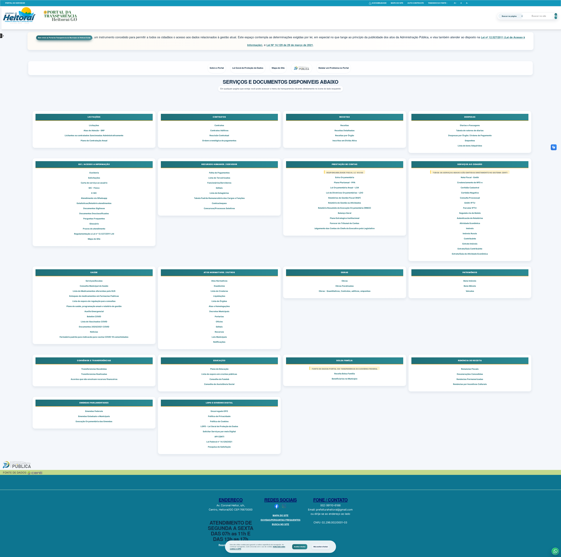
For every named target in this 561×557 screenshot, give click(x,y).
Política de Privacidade (219, 416)
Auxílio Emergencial (94, 311)
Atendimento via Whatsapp (94, 198)
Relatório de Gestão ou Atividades (344, 203)
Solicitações (94, 178)
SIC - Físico (94, 188)
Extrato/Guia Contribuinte (470, 249)
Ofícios (219, 321)
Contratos (219, 125)
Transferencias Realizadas (94, 374)
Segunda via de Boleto (470, 213)
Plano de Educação (219, 369)
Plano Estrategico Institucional (344, 218)
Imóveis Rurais (470, 233)
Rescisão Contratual (219, 135)
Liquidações (219, 296)
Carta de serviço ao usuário (94, 183)
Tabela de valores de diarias (470, 130)
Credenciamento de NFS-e (470, 182)
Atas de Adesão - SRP (94, 130)
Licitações (94, 125)
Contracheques (219, 203)
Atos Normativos (219, 281)
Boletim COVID (94, 316)
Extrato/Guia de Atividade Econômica (470, 254)
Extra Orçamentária (344, 177)
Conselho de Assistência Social (219, 384)
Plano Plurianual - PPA (344, 182)
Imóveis (470, 228)
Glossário (94, 224)
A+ (455, 3)
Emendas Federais (94, 411)
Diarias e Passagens (470, 125)
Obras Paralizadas (344, 286)
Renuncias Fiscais (470, 369)
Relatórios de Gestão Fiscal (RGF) (344, 198)
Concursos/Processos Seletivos (219, 208)
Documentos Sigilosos (94, 208)
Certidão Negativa (470, 193)
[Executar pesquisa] (556, 16)
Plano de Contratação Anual (94, 140)
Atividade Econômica (470, 223)
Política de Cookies (219, 421)
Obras (345, 281)
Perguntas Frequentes (94, 218)
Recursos (219, 332)
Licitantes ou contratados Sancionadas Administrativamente (94, 135)
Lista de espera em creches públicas (219, 374)
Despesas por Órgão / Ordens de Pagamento (470, 135)
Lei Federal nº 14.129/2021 (219, 442)
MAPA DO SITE (397, 3)
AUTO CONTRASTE (415, 3)
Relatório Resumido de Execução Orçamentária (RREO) (344, 208)
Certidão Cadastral (470, 187)
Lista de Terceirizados (219, 178)
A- (467, 3)
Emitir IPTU (469, 203)
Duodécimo (219, 286)
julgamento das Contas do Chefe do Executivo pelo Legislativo (345, 228)
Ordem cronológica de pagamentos (219, 140)
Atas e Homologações (219, 306)
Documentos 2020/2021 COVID (94, 327)
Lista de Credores (219, 291)
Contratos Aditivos (219, 130)
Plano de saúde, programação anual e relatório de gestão (94, 306)
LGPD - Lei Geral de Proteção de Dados (219, 426)
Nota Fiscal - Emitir (470, 177)
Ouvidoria (94, 173)
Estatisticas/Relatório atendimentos (94, 203)
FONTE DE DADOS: (15, 472)
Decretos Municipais (219, 311)
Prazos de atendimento (94, 229)
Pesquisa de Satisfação (219, 447)
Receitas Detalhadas (345, 130)
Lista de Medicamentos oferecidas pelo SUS (94, 291)
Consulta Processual (470, 198)
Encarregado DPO (219, 411)
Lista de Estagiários (219, 193)
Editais (219, 188)
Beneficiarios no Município (344, 379)
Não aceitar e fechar (321, 547)
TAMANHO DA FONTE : (437, 3)
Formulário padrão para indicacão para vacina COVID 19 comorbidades (94, 337)
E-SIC (94, 193)
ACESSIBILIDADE (379, 3)
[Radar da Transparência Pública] (301, 68)
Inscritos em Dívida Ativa (345, 140)
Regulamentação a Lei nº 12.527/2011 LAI (94, 234)
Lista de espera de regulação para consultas (94, 301)
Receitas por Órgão (344, 135)
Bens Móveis (470, 286)
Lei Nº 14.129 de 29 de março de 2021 (289, 45)
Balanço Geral (344, 213)
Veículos (470, 291)
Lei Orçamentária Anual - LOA (344, 187)
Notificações (219, 342)
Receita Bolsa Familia (344, 373)
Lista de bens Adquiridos (470, 146)
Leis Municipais (219, 337)
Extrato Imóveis (469, 244)
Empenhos (470, 140)
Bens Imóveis (469, 281)
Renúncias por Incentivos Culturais (470, 384)
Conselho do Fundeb (219, 379)
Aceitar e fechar (299, 547)
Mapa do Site (94, 239)
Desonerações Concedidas (470, 374)
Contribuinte (470, 238)
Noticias (94, 332)
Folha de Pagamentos (219, 173)
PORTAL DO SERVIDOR (15, 3)
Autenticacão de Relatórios (470, 218)
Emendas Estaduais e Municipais (94, 416)
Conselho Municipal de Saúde (94, 286)
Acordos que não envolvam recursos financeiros (94, 379)
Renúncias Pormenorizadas (470, 379)
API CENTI (219, 436)
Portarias (219, 316)
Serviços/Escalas (94, 281)
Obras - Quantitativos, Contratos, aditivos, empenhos (344, 291)
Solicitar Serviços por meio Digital (219, 431)
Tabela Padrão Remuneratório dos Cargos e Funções (219, 198)
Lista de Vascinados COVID (94, 321)
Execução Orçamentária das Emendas (94, 421)
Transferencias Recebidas (94, 369)
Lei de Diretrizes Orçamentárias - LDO (344, 193)
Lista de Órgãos (219, 301)
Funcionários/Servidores (219, 183)
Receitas (344, 125)
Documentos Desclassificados (94, 213)
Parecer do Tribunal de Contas (344, 223)
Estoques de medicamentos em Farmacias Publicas (94, 296)
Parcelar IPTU (470, 208)
